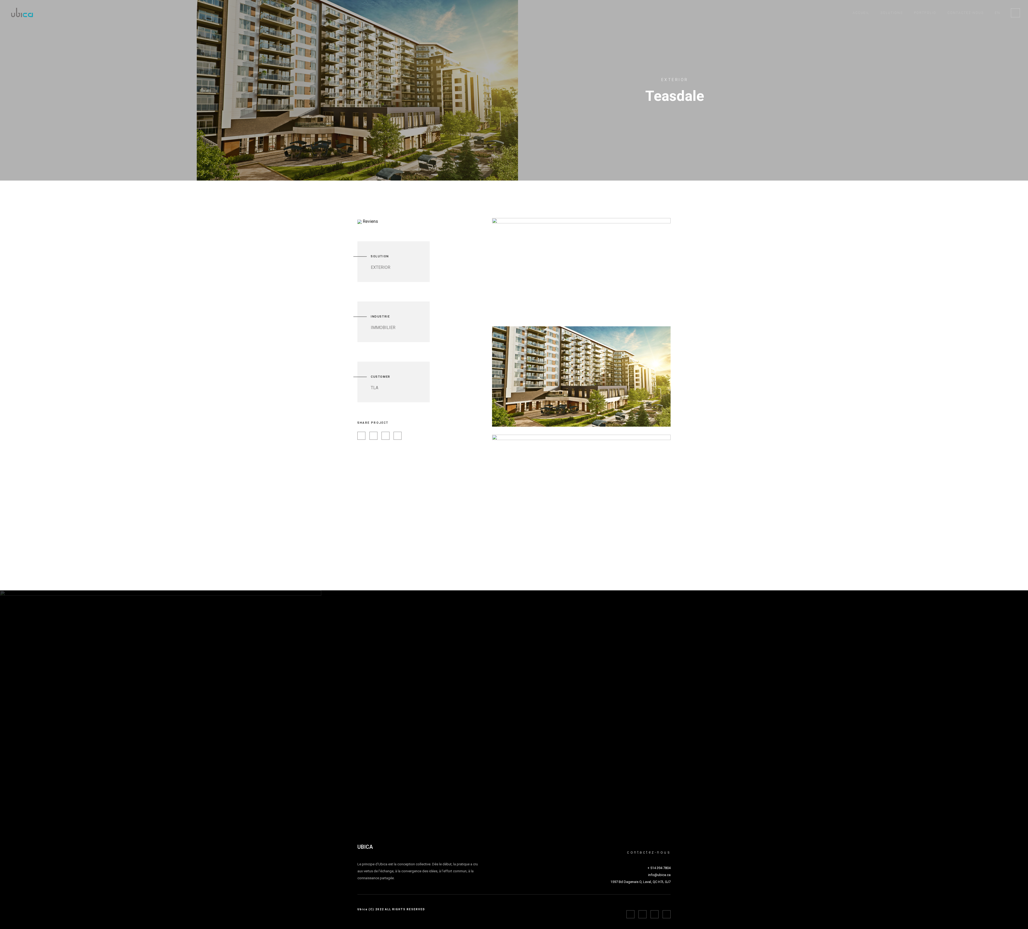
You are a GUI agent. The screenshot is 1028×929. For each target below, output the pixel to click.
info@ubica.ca (659, 875)
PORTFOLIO (925, 13)
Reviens (370, 221)
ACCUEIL (861, 13)
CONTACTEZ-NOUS (965, 13)
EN (997, 13)
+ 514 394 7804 (659, 868)
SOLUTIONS (891, 13)
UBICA (365, 847)
